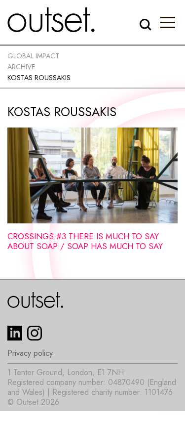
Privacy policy (30, 353)
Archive (21, 67)
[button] (167, 22)
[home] (51, 19)
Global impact (33, 56)
